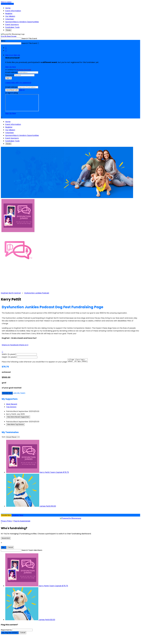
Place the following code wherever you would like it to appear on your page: (34, 361)
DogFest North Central (11, 293)
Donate (8, 30)
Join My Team (19, 393)
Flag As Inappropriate (22, 521)
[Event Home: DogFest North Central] (70, 279)
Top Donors (11, 407)
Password (9, 75)
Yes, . (3, 547)
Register (8, 13)
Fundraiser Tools (12, 27)
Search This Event (29, 38)
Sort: (3, 437)
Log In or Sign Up (7, 4)
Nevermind (6, 538)
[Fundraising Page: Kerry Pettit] (70, 215)
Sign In (22, 90)
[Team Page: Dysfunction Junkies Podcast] (70, 250)
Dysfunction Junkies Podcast (36, 293)
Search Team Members (32, 550)
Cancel (10, 547)
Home (7, 8)
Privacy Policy (6, 521)
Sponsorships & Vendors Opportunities (22, 21)
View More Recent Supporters (18, 417)
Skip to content (6, 2)
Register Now (17, 515)
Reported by (6, 630)
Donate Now (7, 393)
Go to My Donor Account (8, 36)
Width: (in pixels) (9, 354)
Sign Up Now (10, 67)
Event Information (13, 10)
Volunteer (9, 19)
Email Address (11, 72)
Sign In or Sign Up (12, 55)
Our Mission (10, 16)
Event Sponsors (12, 24)
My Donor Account (23, 70)
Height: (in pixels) (9, 357)
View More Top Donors (15, 424)
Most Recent (11, 404)
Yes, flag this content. (10, 633)
